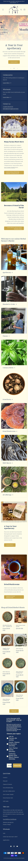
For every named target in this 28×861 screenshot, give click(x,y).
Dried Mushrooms (9, 431)
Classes (5, 336)
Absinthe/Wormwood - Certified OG (7, 626)
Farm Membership (8, 787)
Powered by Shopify (20, 858)
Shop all (5, 781)
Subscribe (17, 765)
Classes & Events (7, 784)
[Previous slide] (10, 68)
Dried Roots (7, 399)
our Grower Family (9, 167)
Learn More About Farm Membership (14, 228)
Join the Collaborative (9, 791)
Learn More (6, 83)
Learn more (14, 62)
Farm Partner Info (8, 798)
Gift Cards (5, 801)
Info (4, 833)
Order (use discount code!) (10, 836)
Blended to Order (9, 304)
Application (6, 840)
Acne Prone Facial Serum (20, 626)
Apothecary (7, 272)
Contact (5, 777)
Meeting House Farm (11, 858)
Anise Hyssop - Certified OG (20, 672)
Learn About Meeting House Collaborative (12, 172)
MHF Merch (7, 463)
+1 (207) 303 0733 (8, 106)
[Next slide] (17, 68)
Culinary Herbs (8, 368)
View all (14, 711)
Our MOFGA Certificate (9, 819)
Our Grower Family (8, 794)
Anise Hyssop (19, 648)
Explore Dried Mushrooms (10, 597)
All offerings (7, 495)
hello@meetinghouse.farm (10, 108)
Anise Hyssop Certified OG (19, 696)
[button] (3, 9)
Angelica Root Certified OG (6, 649)
